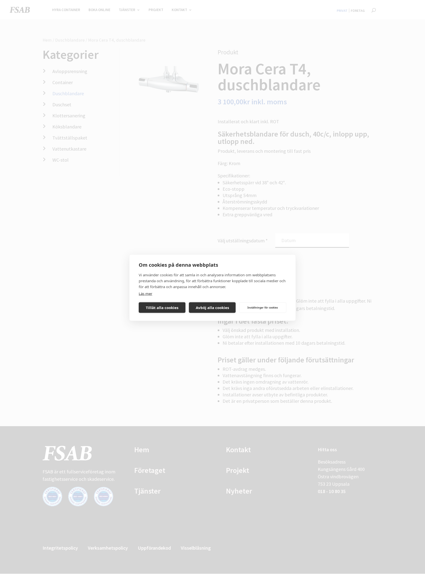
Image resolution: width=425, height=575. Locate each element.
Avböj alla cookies (212, 307)
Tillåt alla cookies (162, 307)
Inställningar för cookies (262, 307)
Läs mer (145, 293)
